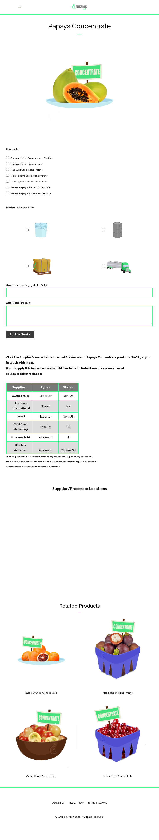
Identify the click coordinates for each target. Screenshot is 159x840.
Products (12, 149)
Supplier (18, 387)
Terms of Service (97, 802)
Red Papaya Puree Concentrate (29, 181)
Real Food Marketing (21, 427)
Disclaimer (58, 802)
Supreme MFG (20, 437)
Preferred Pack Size (20, 207)
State (67, 387)
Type (44, 387)
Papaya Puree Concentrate (27, 169)
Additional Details (18, 302)
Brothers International (21, 406)
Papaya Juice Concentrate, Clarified (32, 158)
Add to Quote (20, 334)
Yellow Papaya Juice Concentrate (31, 187)
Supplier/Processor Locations (79, 489)
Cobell (20, 416)
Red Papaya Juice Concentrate (29, 175)
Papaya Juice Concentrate (26, 163)
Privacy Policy (76, 802)
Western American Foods (20, 450)
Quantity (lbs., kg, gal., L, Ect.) (26, 285)
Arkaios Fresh (66, 816)
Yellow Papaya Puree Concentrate (31, 193)
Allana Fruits (20, 395)
